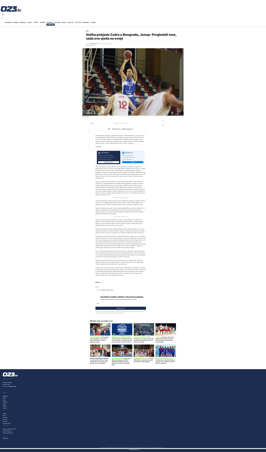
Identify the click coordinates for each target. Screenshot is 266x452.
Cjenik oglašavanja (8, 433)
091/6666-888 (12, 386)
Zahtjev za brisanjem (133, 447)
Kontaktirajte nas (7, 431)
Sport (87, 30)
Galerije (5, 408)
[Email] (91, 149)
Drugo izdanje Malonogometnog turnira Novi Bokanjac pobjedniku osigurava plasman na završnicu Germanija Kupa (121, 362)
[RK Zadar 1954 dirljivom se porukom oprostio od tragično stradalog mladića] (144, 351)
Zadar (92, 355)
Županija (5, 402)
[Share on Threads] (91, 143)
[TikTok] (8, 3)
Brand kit (163, 447)
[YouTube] (4, 3)
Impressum (102, 447)
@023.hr (97, 282)
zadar (111, 290)
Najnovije (5, 396)
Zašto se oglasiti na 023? (9, 429)
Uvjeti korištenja (124, 447)
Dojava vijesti (142, 447)
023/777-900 (6, 384)
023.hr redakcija (93, 43)
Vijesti (4, 398)
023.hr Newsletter (105, 152)
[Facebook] (2, 3)
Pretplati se (121, 308)
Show (4, 415)
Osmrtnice (5, 438)
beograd (103, 290)
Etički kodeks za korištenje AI (113, 447)
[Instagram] (6, 3)
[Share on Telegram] (91, 139)
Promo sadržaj (6, 423)
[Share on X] (91, 129)
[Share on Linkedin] (91, 136)
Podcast (5, 421)
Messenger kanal (129, 152)
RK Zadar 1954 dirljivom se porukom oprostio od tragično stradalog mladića (143, 360)
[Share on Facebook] (91, 126)
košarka (108, 290)
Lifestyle (5, 417)
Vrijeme (5, 406)
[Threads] (15, 3)
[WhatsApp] (12, 3)
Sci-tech (5, 419)
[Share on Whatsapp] (91, 133)
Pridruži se (133, 162)
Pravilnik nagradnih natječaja (153, 447)
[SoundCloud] (10, 3)
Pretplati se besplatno (108, 162)
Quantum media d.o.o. (135, 449)
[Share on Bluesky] (91, 146)
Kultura (5, 413)
